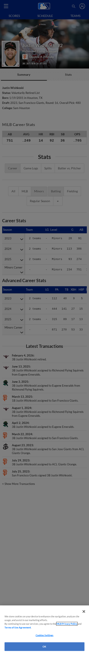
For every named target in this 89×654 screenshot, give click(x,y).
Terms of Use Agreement (18, 627)
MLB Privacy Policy (67, 623)
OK (44, 646)
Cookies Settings (45, 635)
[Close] (84, 611)
